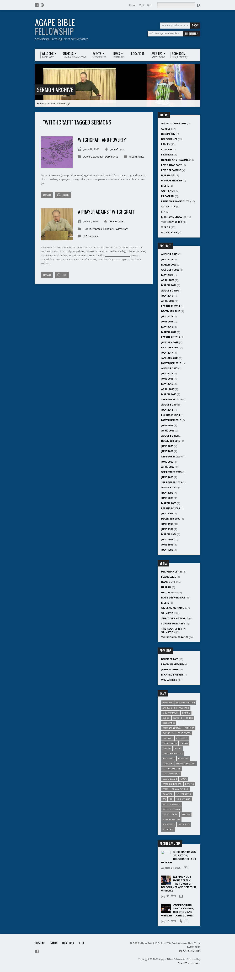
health (177, 748)
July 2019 (167, 295)
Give (149, 5)
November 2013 (171, 420)
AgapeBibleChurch (185, 702)
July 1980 (167, 549)
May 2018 (167, 326)
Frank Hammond (172, 664)
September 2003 (171, 482)
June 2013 (167, 425)
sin (171, 799)
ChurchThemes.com (189, 963)
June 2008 (167, 451)
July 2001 (167, 513)
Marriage (167, 175)
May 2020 (167, 275)
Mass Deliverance (173, 597)
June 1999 (167, 524)
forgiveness (184, 733)
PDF (64, 275)
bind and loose (170, 712)
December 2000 (170, 518)
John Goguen (118, 149)
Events (53, 943)
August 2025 (169, 254)
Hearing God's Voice (173, 753)
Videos (165, 227)
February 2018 (170, 337)
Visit (141, 5)
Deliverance (111, 156)
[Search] (198, 5)
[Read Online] (181, 921)
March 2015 (168, 394)
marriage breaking (185, 763)
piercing (189, 784)
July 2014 (167, 409)
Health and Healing (175, 159)
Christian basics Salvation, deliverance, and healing (178, 857)
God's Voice (182, 738)
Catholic (177, 718)
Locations (68, 943)
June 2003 (167, 498)
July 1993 (167, 539)
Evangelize (168, 576)
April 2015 (167, 389)
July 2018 (167, 316)
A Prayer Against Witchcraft (106, 211)
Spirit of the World (175, 618)
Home (132, 5)
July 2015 (167, 373)
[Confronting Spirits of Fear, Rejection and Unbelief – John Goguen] (166, 911)
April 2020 (167, 280)
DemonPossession (172, 728)
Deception (168, 134)
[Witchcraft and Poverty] (57, 166)
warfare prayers (171, 819)
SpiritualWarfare (171, 809)
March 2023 (168, 264)
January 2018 (169, 342)
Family (165, 144)
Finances (167, 154)
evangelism (168, 733)
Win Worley (169, 680)
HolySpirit (183, 758)
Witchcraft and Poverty (102, 139)
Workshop (168, 829)
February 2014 (170, 415)
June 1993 (167, 544)
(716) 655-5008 (191, 951)
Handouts (168, 582)
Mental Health (171, 180)
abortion (167, 702)
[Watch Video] (185, 868)
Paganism (167, 196)
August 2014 (169, 404)
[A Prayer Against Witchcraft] (57, 238)
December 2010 (170, 440)
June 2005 (167, 477)
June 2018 (167, 321)
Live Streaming (171, 170)
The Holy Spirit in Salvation (173, 630)
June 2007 (167, 461)
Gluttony (167, 738)
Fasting (166, 149)
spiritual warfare (172, 804)
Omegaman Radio (173, 607)
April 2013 (167, 430)
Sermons (51, 103)
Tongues (185, 814)
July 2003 (167, 492)
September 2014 (171, 399)
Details (47, 194)
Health (166, 587)
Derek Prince (169, 659)
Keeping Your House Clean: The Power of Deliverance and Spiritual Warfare (179, 883)
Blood (166, 718)
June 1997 (167, 529)
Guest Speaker (170, 743)
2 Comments (90, 236)
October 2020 (170, 269)
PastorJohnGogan (172, 784)
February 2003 (170, 508)
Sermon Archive (55, 89)
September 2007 (171, 456)
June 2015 (167, 378)
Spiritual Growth (173, 216)
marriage (167, 763)
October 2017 (170, 347)
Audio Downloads (93, 156)
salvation (168, 794)
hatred (184, 743)
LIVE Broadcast (171, 165)
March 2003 (168, 503)
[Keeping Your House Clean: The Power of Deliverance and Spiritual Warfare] (166, 883)
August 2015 (169, 368)
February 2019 (170, 306)
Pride (165, 789)
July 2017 (167, 352)
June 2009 (167, 446)
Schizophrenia (183, 794)
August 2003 (169, 487)
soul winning (183, 799)
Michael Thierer (172, 674)
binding (186, 712)
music (183, 778)
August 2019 (169, 290)
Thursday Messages (174, 637)
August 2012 (169, 435)
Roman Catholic (180, 789)
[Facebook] (37, 5)
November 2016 (171, 363)
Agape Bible (55, 26)
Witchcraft (64, 103)
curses (189, 718)
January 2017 (169, 358)
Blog (81, 943)
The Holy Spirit (171, 222)
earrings (189, 728)
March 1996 (168, 534)
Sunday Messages (173, 623)
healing (167, 748)
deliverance (169, 723)
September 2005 (171, 472)
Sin (163, 211)
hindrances (168, 758)
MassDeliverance (171, 773)
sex (164, 799)
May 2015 (167, 383)
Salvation (168, 206)
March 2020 (168, 285)
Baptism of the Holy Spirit (176, 707)
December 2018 (170, 311)
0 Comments (136, 156)
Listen (65, 194)
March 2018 (168, 332)
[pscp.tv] (42, 5)
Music (165, 185)
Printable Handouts (103, 228)
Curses (87, 228)
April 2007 (167, 466)
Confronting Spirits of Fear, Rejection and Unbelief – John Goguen (177, 910)
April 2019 (167, 301)
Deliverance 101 (171, 571)
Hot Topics (169, 592)
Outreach (168, 190)
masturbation (170, 778)
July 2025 (167, 259)
